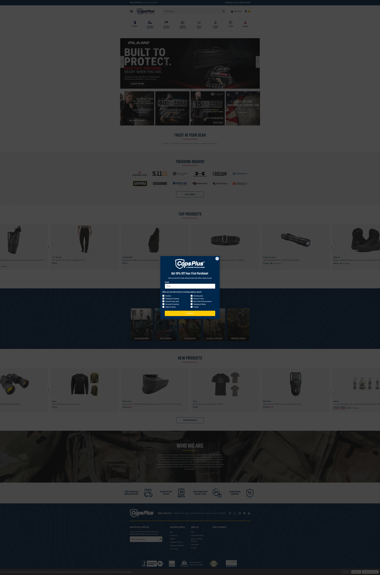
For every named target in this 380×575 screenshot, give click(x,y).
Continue (190, 313)
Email (167, 282)
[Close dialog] (217, 258)
